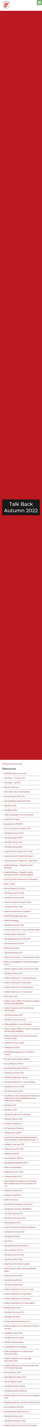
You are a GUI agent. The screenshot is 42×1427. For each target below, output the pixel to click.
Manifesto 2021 (10, 1105)
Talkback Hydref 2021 (13, 1176)
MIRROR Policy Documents (15, 773)
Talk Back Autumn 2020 (14, 1087)
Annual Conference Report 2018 (17, 902)
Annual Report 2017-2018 (14, 888)
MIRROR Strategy (11, 921)
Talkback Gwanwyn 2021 (14, 1144)
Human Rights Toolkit (13, 1382)
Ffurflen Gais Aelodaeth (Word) (17, 1059)
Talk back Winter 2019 (13, 973)
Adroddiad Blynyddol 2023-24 (16, 1412)
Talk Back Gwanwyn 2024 (14, 1421)
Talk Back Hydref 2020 (13, 1091)
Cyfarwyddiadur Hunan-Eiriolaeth (18, 1024)
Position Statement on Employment (19, 987)
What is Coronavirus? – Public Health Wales (22, 957)
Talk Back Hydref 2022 (13, 1259)
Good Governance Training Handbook (19, 1227)
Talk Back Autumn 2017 (14, 833)
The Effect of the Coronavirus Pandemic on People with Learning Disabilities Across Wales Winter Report (22, 1098)
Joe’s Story (8, 1241)
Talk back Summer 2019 (14, 925)
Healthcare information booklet (17, 1264)
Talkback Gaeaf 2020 (13, 1124)
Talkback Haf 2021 (11, 1154)
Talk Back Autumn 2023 (14, 1338)
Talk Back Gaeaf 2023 (13, 1280)
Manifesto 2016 (10, 806)
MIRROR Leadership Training (16, 1077)
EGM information (11, 1200)
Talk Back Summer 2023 (14, 1312)
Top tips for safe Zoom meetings (17, 1114)
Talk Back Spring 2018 (13, 847)
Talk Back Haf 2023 (12, 1317)
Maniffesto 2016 (10, 810)
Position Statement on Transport (17, 911)
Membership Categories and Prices (18, 1204)
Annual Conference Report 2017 (17, 829)
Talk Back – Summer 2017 (14, 778)
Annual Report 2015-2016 (14, 796)
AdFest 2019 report (12, 948)
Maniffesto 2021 (10, 1110)
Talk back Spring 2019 (13, 953)
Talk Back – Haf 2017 (12, 783)
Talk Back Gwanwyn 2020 (15, 1020)
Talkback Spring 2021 (13, 1133)
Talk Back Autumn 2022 (12, 764)
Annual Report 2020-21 (13, 1158)
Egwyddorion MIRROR (13, 824)
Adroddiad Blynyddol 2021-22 (16, 1246)
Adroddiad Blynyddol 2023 (15, 1377)
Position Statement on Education (17, 983)
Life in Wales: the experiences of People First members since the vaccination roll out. (20, 1183)
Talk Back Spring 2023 (13, 1285)
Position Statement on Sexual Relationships (22, 930)
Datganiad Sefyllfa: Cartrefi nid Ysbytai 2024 (22, 1402)
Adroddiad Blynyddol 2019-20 (16, 1068)
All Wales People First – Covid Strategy (19, 1082)
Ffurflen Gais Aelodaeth (14, 1342)
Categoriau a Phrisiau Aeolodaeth (18, 1209)
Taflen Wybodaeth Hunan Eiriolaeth (19, 815)
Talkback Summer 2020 (14, 1043)
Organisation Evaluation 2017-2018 (18, 851)
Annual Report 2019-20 (13, 1064)
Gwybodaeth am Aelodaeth (15, 1347)
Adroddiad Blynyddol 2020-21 (16, 1163)
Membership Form (11, 787)
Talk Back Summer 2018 (14, 898)
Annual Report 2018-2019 (14, 934)
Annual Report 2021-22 (13, 1250)
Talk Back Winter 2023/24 (14, 1386)
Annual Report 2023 (12, 1372)
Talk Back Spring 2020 (13, 1015)
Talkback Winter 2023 (13, 1276)
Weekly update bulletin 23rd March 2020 (21, 969)
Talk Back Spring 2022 (13, 1213)
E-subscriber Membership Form (17, 1321)
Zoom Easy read (10, 996)
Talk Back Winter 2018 (13, 907)
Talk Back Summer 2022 (14, 1232)
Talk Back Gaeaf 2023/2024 (15, 1391)
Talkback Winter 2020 (13, 1119)
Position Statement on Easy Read (17, 1294)
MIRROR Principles (12, 819)
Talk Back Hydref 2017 (13, 838)
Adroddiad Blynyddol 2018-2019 (17, 939)
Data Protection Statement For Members (21, 879)
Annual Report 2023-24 (14, 1407)
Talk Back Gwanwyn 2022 (14, 1218)
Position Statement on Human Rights (19, 1303)
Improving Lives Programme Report (18, 856)
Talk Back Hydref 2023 (13, 1333)
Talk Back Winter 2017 (13, 842)
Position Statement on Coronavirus (18, 992)
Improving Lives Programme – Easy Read (20, 861)
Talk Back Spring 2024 (13, 1416)
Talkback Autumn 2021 (13, 1172)
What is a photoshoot (13, 1167)
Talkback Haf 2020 (12, 1047)
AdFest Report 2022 (12, 1223)
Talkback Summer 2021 (14, 1149)
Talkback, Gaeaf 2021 (12, 1195)
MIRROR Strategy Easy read (15, 916)
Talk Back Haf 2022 (12, 1236)
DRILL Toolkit (9, 884)
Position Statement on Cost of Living (19, 1289)
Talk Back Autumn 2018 (14, 893)
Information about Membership (17, 792)
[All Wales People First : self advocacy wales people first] (6, 4)
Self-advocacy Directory (14, 1128)
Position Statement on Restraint (17, 1298)
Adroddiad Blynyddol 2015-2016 (17, 801)
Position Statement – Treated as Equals (20, 978)
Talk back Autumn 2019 (14, 944)
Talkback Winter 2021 (13, 1191)
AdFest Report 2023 (12, 1308)
